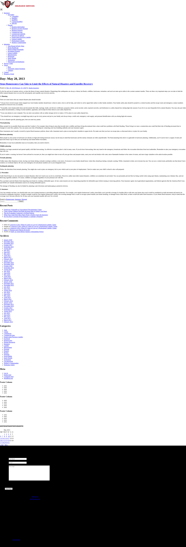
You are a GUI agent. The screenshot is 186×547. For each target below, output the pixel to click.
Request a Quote (9, 74)
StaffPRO (15, 20)
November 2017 (9, 243)
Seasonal (6, 354)
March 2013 (7, 320)
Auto (5, 330)
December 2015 (9, 283)
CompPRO (15, 16)
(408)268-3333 (35, 496)
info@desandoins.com (35, 499)
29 (5, 442)
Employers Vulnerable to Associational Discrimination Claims (23, 209)
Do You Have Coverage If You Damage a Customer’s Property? (23, 216)
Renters (6, 353)
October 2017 (8, 245)
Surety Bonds (12, 58)
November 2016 (9, 264)
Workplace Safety (9, 365)
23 (7, 440)
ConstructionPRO (17, 21)
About (6, 65)
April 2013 (7, 318)
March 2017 (7, 257)
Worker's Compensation (11, 363)
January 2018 (8, 240)
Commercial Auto (17, 32)
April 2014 (7, 297)
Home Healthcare (13, 48)
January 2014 (8, 302)
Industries (7, 44)
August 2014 (8, 290)
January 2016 (8, 282)
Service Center (8, 63)
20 (1, 440)
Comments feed (8, 376)
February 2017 (8, 259)
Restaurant (11, 56)
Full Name (12, 457)
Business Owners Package (20, 28)
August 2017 (8, 248)
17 (9, 438)
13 (1, 438)
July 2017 (7, 250)
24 (9, 440)
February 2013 (8, 322)
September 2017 (9, 247)
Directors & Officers (18, 35)
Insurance (7, 13)
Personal (24, 199)
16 (7, 438)
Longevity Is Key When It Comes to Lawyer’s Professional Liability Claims (33, 225)
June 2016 (7, 273)
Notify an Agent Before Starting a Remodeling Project (27, 231)
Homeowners (10, 199)
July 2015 (7, 287)
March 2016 (7, 278)
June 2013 (7, 315)
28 (3, 442)
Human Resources (9, 342)
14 (3, 438)
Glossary (10, 70)
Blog (9, 67)
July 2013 (7, 313)
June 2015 (7, 289)
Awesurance (16, 540)
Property (6, 351)
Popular (10, 25)
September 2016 (9, 268)
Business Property (17, 30)
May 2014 (7, 295)
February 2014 (8, 301)
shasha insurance (34, 88)
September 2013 (9, 309)
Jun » (6, 445)
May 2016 (7, 275)
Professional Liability (18, 41)
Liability (6, 346)
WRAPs (14, 23)
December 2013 (9, 304)
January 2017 (8, 261)
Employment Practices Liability (21, 37)
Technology (11, 60)
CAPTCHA (12, 485)
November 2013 (9, 306)
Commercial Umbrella (18, 34)
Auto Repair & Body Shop (16, 46)
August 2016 (8, 269)
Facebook (7, 339)
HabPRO (14, 18)
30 (7, 442)
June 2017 (7, 252)
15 (5, 438)
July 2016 (7, 271)
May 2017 (7, 254)
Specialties (11, 14)
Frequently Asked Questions (16, 69)
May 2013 (7, 316)
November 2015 (9, 285)
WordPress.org (8, 378)
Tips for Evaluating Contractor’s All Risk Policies (19, 213)
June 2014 (7, 294)
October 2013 (8, 308)
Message (12, 464)
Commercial (7, 333)
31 (9, 442)
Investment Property (14, 51)
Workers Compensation (19, 42)
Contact (6, 72)
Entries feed (7, 375)
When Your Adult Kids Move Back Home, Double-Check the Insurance (26, 215)
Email (11, 461)
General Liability (17, 39)
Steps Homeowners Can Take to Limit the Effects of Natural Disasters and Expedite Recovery (46, 84)
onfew (6, 230)
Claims (6, 332)
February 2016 (8, 280)
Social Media (8, 356)
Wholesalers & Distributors (16, 62)
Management (8, 347)
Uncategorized (8, 361)
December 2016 (9, 262)
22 (5, 440)
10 (9, 436)
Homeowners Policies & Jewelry (20, 230)
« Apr (1, 445)
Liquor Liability (12, 53)
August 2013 (8, 311)
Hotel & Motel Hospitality (16, 49)
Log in (6, 373)
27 (1, 442)
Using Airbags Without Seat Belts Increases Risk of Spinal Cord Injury (25, 211)
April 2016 (7, 276)
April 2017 (7, 255)
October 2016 (8, 266)
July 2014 (7, 292)
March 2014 (7, 299)
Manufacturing (12, 55)
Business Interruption (18, 27)
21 (3, 440)
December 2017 (9, 241)
